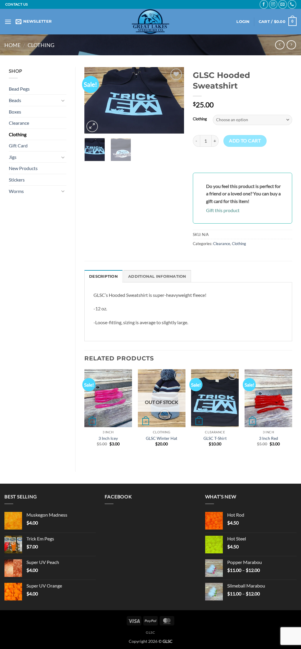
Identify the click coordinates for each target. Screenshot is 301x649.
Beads (15, 100)
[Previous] (93, 100)
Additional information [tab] (157, 276)
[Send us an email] (282, 4)
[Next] (174, 100)
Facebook (118, 496)
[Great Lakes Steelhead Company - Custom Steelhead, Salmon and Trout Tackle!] (150, 21)
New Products (23, 168)
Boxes (15, 111)
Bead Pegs (19, 88)
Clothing (41, 45)
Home (12, 45)
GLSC (150, 632)
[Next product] (279, 44)
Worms (16, 191)
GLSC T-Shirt (215, 438)
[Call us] (292, 4)
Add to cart (245, 140)
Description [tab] (103, 276)
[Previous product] (291, 44)
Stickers (17, 179)
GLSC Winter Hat (161, 438)
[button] (7, 21)
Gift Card (18, 145)
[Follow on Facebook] (264, 4)
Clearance (19, 123)
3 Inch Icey (108, 438)
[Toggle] (62, 100)
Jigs (12, 157)
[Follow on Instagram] (273, 4)
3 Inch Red (268, 438)
